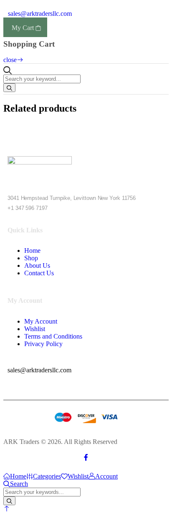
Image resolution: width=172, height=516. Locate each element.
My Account (40, 321)
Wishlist (34, 328)
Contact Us (39, 273)
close (10, 59)
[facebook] (86, 457)
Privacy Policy (43, 343)
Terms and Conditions (53, 336)
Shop (31, 258)
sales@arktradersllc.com (39, 13)
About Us (37, 265)
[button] (6, 508)
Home (32, 250)
